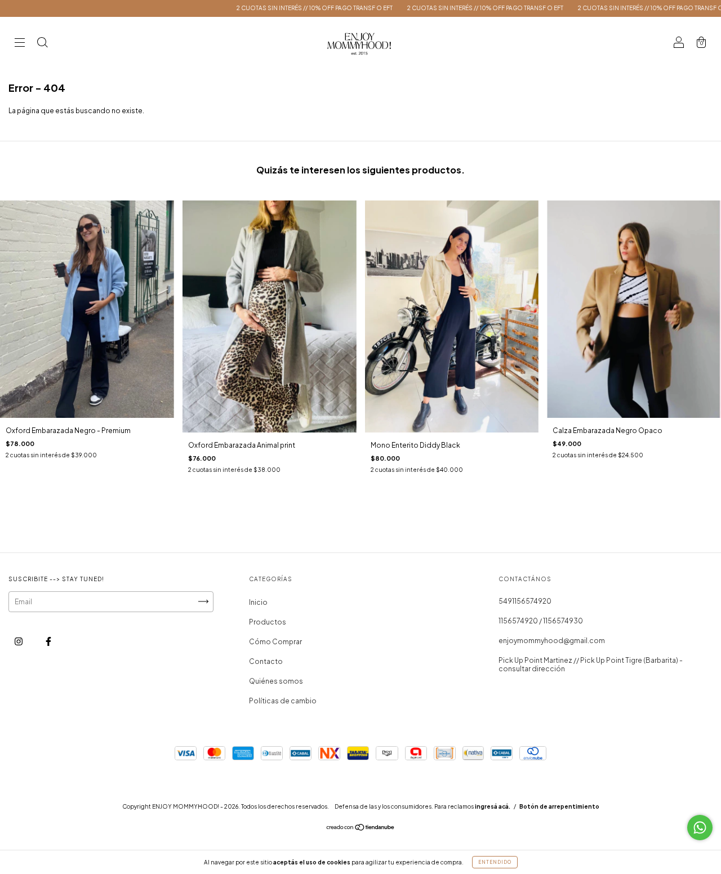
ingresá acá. (492, 806)
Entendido (494, 862)
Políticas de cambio (283, 701)
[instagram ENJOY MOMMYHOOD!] (19, 641)
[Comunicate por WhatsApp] (700, 827)
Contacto (266, 661)
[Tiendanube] (361, 828)
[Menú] (19, 43)
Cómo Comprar (275, 641)
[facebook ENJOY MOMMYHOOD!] (48, 641)
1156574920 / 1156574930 (541, 621)
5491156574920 (525, 601)
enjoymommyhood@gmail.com (552, 640)
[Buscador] (42, 43)
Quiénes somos (276, 681)
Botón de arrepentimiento (559, 806)
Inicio (258, 602)
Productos (267, 622)
